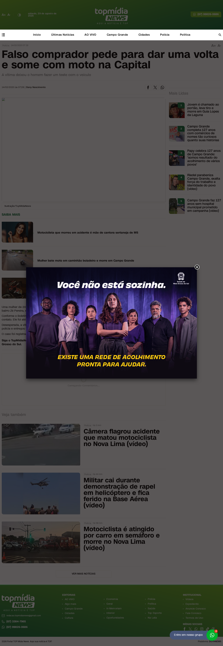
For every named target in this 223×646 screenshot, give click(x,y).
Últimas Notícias (62, 35)
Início (37, 35)
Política (185, 35)
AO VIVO (90, 35)
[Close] (197, 267)
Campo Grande (117, 35)
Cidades (144, 35)
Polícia (165, 35)
